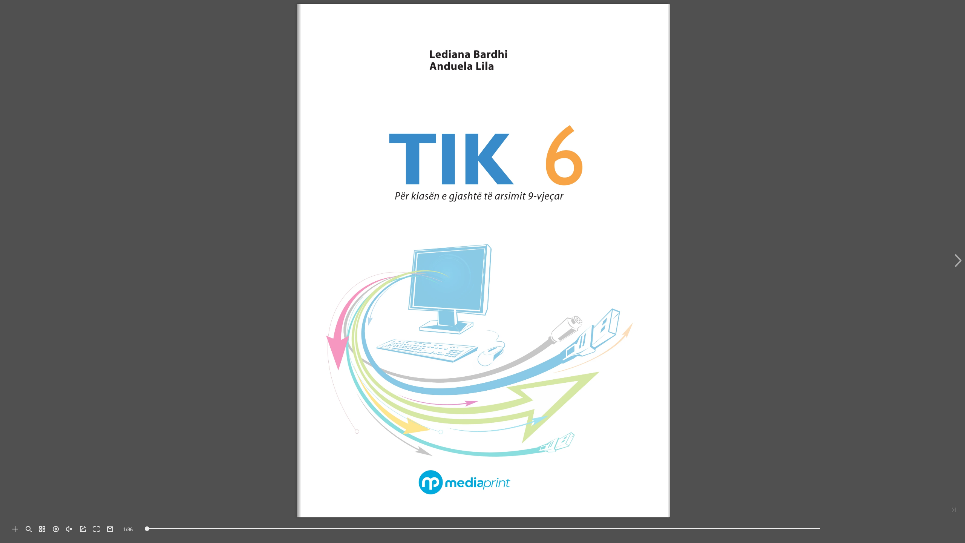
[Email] (110, 529)
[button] (15, 529)
